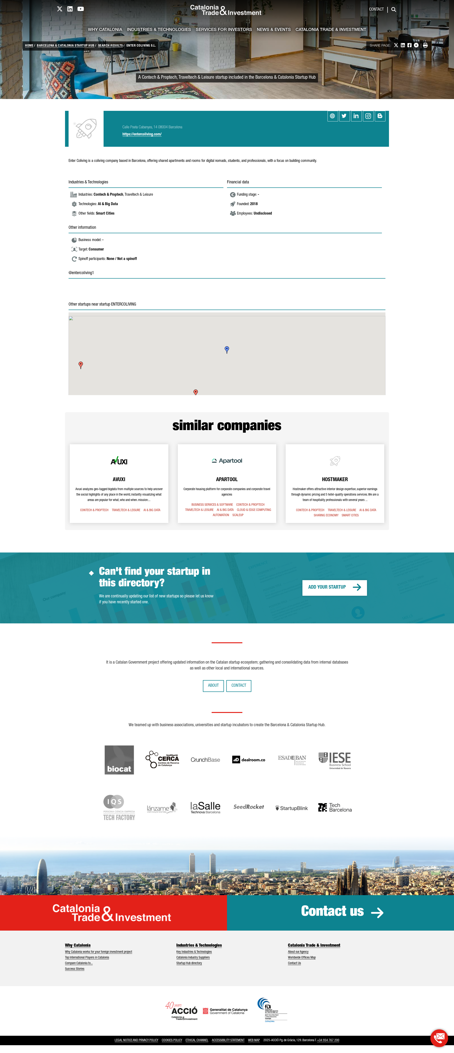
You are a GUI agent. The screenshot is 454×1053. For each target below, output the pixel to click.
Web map (254, 1040)
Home (29, 45)
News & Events (274, 30)
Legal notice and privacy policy (136, 1040)
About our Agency (298, 952)
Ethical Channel (197, 1040)
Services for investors (224, 30)
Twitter (344, 116)
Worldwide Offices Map (302, 957)
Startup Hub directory (189, 963)
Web (332, 116)
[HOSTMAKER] (335, 483)
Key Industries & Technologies (194, 952)
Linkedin (356, 116)
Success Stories (74, 969)
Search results (110, 45)
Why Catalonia (105, 30)
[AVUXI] (119, 483)
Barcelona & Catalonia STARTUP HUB (66, 45)
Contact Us (294, 963)
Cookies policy (172, 1040)
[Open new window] (439, 1038)
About (213, 686)
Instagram (368, 116)
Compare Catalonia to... (79, 963)
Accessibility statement (228, 1040)
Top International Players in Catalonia (87, 957)
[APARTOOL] (227, 483)
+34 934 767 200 (328, 1040)
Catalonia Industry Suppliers (193, 957)
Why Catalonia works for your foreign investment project (98, 952)
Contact (376, 10)
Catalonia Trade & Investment (331, 30)
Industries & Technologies (159, 30)
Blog (380, 116)
